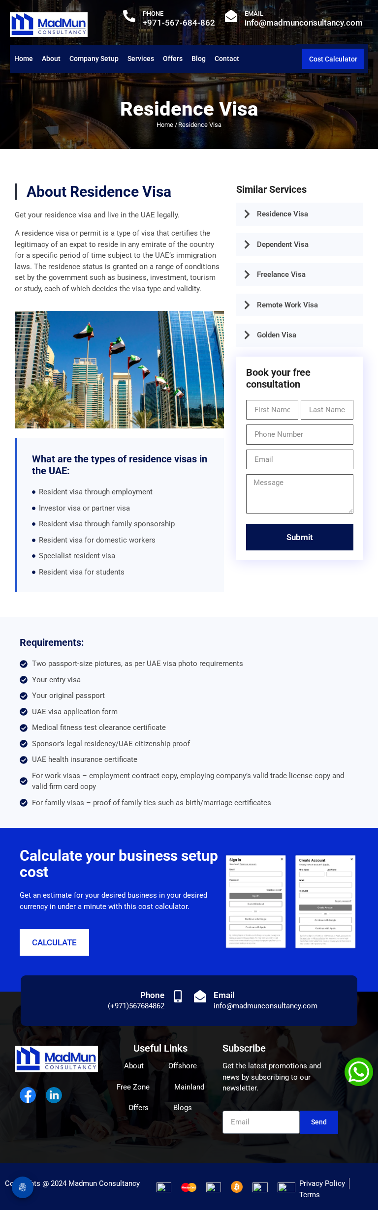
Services (140, 58)
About (51, 58)
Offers (173, 58)
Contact (227, 58)
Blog (198, 58)
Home (23, 58)
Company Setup (94, 58)
